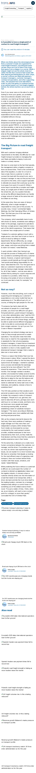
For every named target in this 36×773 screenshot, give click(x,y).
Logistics (28, 8)
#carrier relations (7, 503)
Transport (21, 8)
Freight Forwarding (10, 8)
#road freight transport (21, 503)
